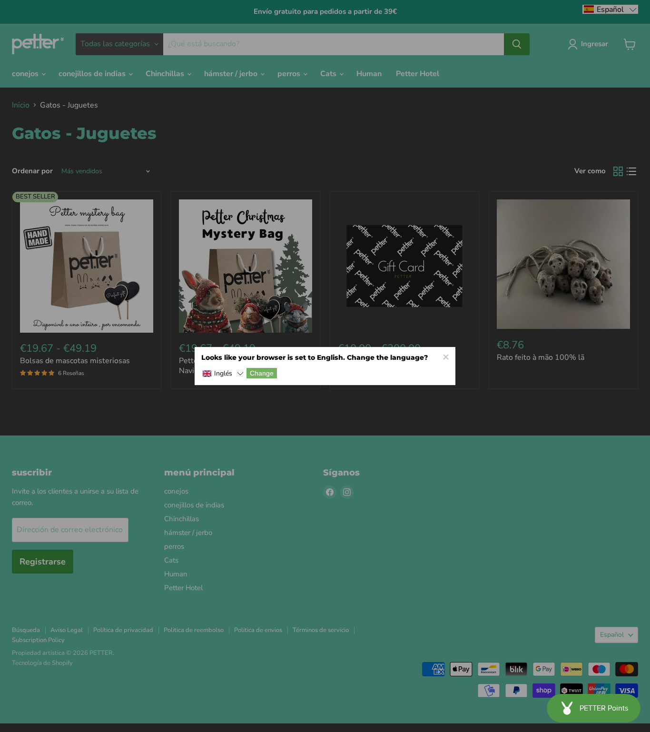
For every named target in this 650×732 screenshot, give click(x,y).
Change (262, 373)
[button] (223, 374)
